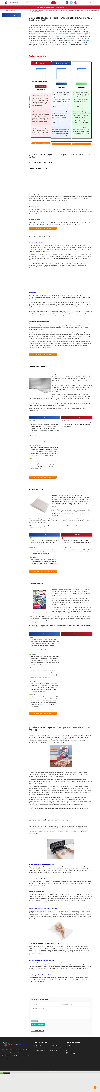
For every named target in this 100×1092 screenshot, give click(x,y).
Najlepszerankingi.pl (40, 1050)
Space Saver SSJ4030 (62, 37)
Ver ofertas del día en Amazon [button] (42, 228)
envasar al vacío (45, 222)
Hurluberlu (37, 1053)
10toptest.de (53, 1050)
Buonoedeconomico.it (56, 1048)
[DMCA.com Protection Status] (5, 1073)
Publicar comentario (38, 1024)
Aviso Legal (69, 1045)
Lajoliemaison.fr (54, 1045)
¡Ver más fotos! (60, 182)
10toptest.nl (37, 1045)
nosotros (38, 11)
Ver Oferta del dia (40, 86)
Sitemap (68, 1050)
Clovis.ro (36, 1048)
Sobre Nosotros (70, 1048)
